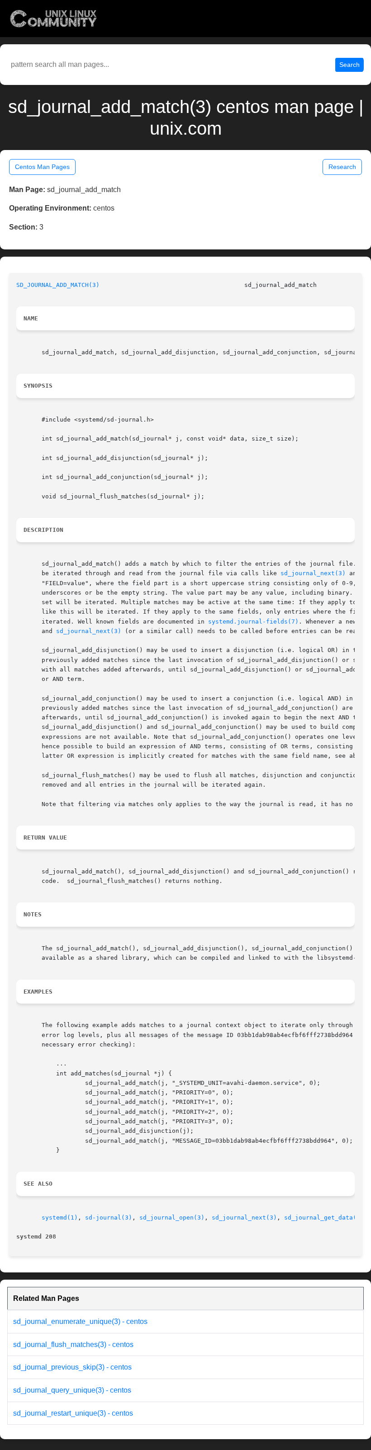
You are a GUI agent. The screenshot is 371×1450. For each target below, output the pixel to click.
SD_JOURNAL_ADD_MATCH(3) (58, 285)
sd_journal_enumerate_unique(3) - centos (80, 1321)
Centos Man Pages (42, 166)
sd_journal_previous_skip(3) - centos (72, 1367)
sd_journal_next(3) (313, 573)
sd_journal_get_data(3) (324, 1217)
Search (349, 64)
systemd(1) (60, 1217)
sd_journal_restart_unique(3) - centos (73, 1413)
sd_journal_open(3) (172, 1217)
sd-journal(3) (108, 1217)
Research (342, 166)
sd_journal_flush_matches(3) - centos (73, 1344)
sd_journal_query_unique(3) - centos (72, 1390)
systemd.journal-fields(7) (253, 621)
